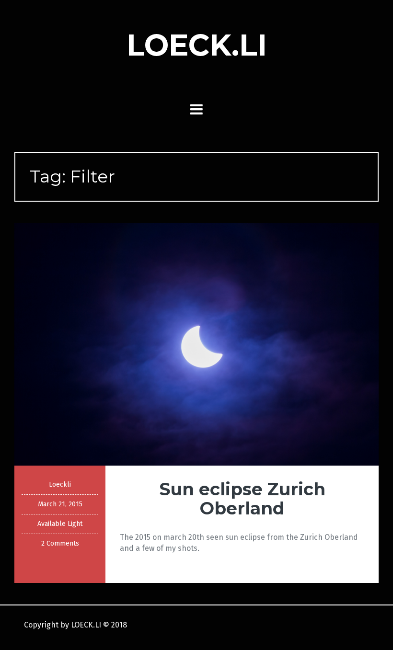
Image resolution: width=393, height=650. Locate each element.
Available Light (59, 524)
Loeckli (60, 484)
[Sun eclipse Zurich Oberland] (196, 343)
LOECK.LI (197, 45)
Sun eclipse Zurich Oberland (242, 499)
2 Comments (60, 543)
